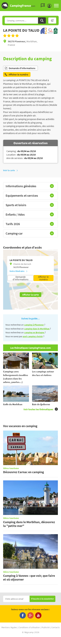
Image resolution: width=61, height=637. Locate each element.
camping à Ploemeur (34, 324)
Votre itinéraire (17, 271)
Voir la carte (9, 170)
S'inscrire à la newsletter (42, 599)
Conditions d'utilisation (29, 627)
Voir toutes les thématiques (38, 409)
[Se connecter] (50, 5)
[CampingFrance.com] (30, 5)
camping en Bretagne (34, 332)
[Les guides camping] (43, 5)
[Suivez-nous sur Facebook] (23, 615)
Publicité (46, 627)
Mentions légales (9, 627)
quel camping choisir (33, 336)
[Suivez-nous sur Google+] (30, 615)
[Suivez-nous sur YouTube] (38, 615)
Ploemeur (24, 267)
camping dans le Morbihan (37, 328)
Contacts (55, 627)
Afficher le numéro (43, 278)
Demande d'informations (22, 68)
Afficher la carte (30, 294)
